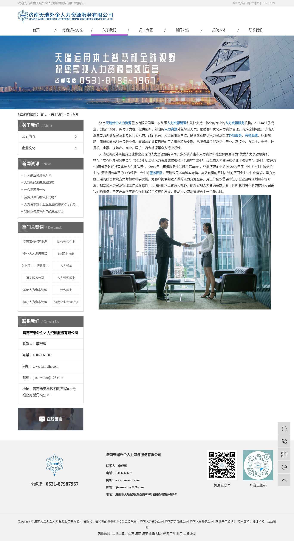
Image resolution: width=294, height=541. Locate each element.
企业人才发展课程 (35, 253)
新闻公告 (182, 30)
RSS (264, 3)
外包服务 (66, 290)
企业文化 (29, 148)
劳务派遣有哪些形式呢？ (40, 197)
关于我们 (109, 30)
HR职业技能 (66, 253)
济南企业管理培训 (66, 302)
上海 (186, 533)
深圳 (193, 533)
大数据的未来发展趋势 (39, 182)
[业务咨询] (284, 428)
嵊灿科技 (258, 521)
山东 (131, 533)
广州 (173, 533)
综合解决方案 (72, 30)
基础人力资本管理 (35, 290)
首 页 (44, 114)
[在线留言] (284, 467)
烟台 (159, 533)
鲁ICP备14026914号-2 (109, 521)
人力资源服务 (66, 278)
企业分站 (239, 3)
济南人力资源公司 (152, 521)
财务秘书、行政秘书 (35, 265)
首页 (36, 30)
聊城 (166, 533)
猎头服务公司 (35, 278)
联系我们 (256, 30)
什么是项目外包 (34, 189)
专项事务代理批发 (35, 241)
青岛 (152, 533)
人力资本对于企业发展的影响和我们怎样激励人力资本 (52, 204)
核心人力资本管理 (35, 302)
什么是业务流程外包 (37, 175)
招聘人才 (219, 30)
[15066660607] (284, 441)
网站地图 (253, 3)
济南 (138, 533)
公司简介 (29, 136)
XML (272, 3)
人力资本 (66, 265)
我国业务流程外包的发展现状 (43, 211)
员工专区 (146, 30)
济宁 (145, 533)
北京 (179, 533)
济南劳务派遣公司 (177, 521)
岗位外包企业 (66, 241)
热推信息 (104, 533)
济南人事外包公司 (202, 521)
